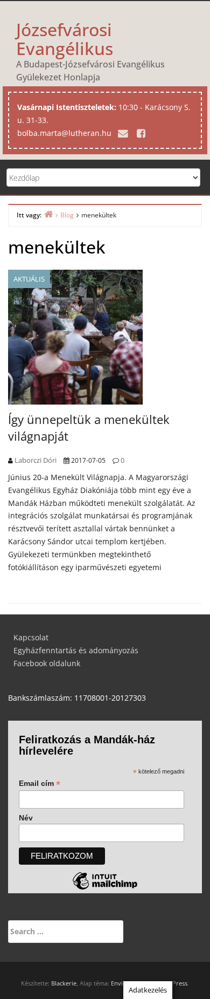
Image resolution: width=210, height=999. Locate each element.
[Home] (48, 213)
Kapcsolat (30, 637)
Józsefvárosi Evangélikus (64, 39)
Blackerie (63, 983)
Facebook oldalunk (46, 663)
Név (26, 817)
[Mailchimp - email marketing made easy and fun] (105, 889)
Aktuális (29, 279)
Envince (121, 983)
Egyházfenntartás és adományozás (75, 650)
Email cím (39, 783)
